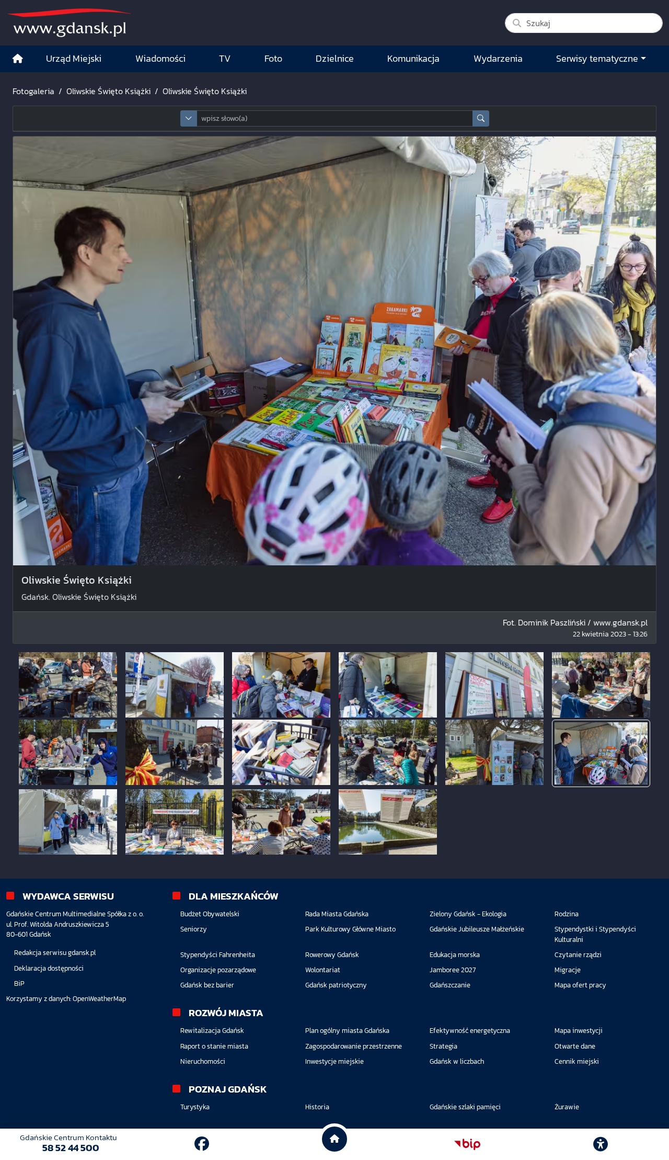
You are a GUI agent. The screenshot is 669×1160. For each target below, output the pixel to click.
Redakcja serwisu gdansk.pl (55, 953)
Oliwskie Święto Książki (108, 91)
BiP (19, 983)
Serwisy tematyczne (597, 58)
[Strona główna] (17, 59)
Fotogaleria (33, 91)
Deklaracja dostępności (49, 968)
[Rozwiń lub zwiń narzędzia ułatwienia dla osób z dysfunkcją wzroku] (600, 1144)
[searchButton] (480, 118)
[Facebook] (201, 1144)
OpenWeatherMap (99, 999)
